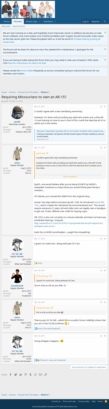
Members (48, 21)
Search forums (19, 26)
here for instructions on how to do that (27, 63)
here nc (28, 173)
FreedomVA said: (43, 308)
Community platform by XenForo (54, 406)
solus (17, 162)
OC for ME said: (42, 276)
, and (53, 360)
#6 (105, 336)
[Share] (101, 106)
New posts (5, 26)
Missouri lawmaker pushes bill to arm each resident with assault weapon (72, 130)
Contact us (56, 401)
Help (94, 401)
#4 (105, 270)
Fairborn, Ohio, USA (23, 132)
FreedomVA (17, 285)
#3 (105, 238)
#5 (105, 302)
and (49, 328)
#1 (105, 106)
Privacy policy (84, 401)
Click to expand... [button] (70, 176)
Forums (18, 21)
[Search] (105, 21)
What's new (31, 21)
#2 (105, 147)
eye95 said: (40, 153)
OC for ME (17, 253)
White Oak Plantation (23, 264)
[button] (39, 21)
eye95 (5, 101)
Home (7, 21)
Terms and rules (69, 401)
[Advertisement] (53, 84)
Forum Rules (27, 70)
